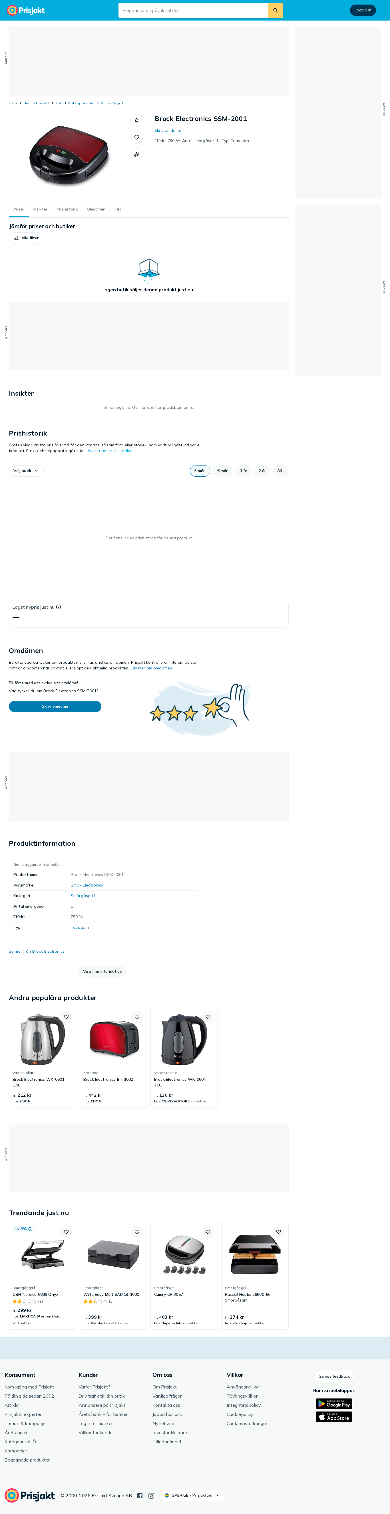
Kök (58, 103)
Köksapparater (81, 103)
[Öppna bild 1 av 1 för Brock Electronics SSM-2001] (69, 157)
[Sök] (275, 10)
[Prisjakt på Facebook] (139, 1495)
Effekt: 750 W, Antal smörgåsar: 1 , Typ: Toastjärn (201, 140)
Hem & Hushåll (36, 103)
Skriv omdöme (167, 130)
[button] (136, 120)
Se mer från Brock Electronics (37, 951)
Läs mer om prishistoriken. (110, 450)
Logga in (363, 10)
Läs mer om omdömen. (151, 668)
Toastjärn (80, 927)
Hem (13, 103)
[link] (42, 1057)
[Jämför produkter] (136, 154)
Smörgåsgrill (112, 103)
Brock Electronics (87, 885)
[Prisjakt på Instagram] (151, 1495)
